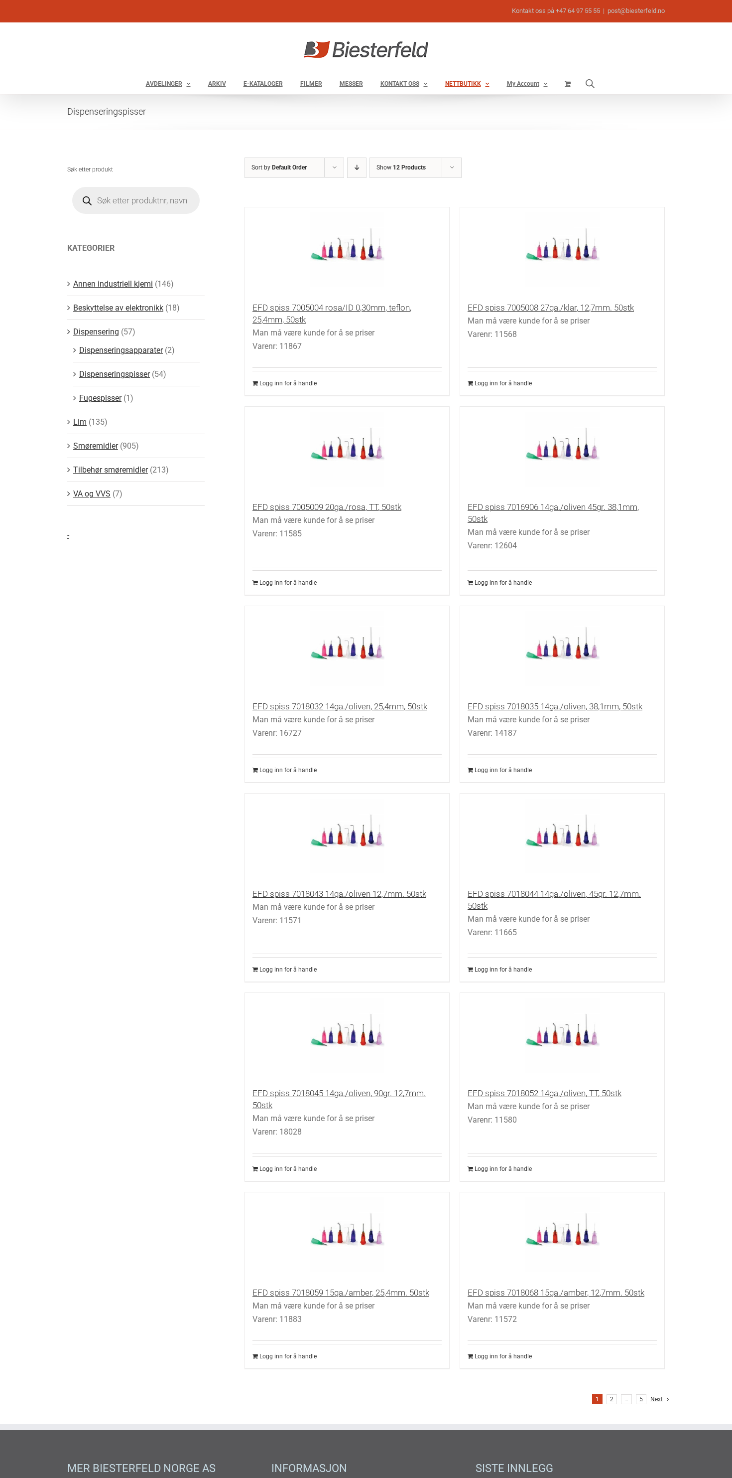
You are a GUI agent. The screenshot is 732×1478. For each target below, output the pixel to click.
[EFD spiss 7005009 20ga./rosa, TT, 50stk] (347, 449)
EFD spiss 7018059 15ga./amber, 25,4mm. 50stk (340, 1293)
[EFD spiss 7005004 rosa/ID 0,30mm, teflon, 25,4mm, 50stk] (347, 249)
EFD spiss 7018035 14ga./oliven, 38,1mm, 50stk (555, 706)
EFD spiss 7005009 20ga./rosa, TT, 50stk (326, 507)
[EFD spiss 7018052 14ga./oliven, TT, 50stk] (562, 1035)
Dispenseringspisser (114, 374)
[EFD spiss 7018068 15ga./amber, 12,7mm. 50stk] (562, 1234)
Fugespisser (100, 398)
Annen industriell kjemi (113, 284)
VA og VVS (92, 493)
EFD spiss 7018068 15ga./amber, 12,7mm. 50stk (556, 1293)
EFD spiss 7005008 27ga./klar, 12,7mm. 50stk (551, 308)
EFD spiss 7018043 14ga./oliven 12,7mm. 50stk (339, 894)
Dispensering (96, 331)
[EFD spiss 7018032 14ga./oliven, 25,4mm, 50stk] (347, 648)
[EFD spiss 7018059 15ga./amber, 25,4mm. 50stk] (347, 1234)
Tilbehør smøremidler (110, 470)
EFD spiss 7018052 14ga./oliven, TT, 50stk (544, 1093)
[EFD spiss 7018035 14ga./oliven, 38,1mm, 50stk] (562, 648)
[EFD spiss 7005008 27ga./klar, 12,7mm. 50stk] (562, 249)
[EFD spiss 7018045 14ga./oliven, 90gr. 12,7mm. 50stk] (347, 1035)
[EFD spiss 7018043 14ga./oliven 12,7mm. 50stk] (347, 836)
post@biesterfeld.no (636, 10)
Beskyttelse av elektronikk (118, 308)
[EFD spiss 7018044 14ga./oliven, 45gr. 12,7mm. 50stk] (562, 836)
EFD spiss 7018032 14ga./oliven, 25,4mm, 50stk (339, 706)
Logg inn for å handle (288, 383)
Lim (80, 422)
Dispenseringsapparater (121, 350)
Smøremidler (95, 446)
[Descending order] (356, 168)
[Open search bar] (590, 83)
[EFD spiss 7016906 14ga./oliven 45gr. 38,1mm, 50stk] (562, 449)
